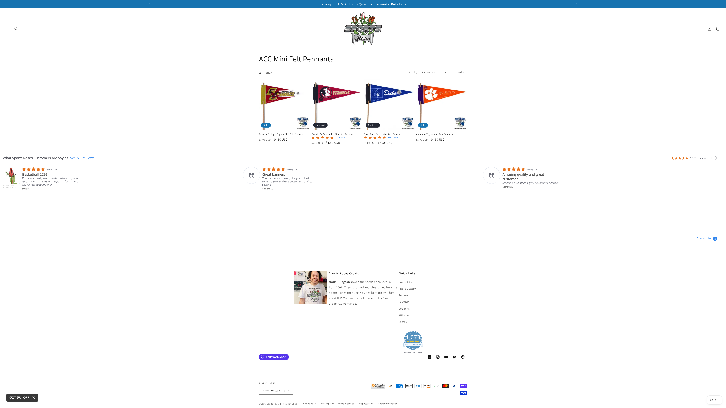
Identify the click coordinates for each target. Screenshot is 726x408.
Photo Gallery (407, 288)
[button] (8, 29)
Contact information (387, 403)
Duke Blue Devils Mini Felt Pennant (383, 134)
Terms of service (346, 403)
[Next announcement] (577, 4)
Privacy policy (327, 403)
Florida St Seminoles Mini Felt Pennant (332, 134)
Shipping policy (365, 403)
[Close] (33, 397)
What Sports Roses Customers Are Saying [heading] (35, 158)
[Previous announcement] (149, 4)
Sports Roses (273, 404)
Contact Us (405, 282)
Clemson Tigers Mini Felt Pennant (434, 134)
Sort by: (412, 72)
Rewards (404, 302)
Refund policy (310, 403)
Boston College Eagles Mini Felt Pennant (281, 134)
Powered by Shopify (290, 404)
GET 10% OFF (19, 397)
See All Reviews (82, 158)
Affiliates (404, 315)
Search (403, 322)
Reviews (403, 295)
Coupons (404, 308)
